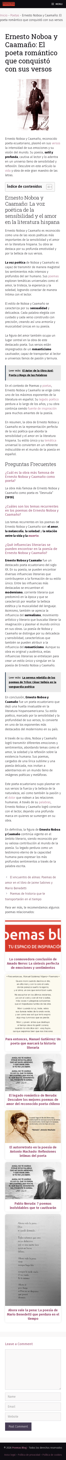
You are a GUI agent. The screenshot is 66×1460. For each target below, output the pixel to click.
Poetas (14, 15)
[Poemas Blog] (8, 4)
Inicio (3, 15)
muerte (33, 536)
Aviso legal (10, 1454)
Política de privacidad (29, 1454)
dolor (11, 798)
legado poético (49, 399)
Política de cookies (52, 1454)
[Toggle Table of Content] (47, 187)
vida (8, 171)
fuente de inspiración (42, 408)
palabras (45, 802)
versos (56, 143)
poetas (46, 386)
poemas (53, 276)
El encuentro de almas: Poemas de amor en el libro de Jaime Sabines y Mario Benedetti (30, 882)
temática (50, 440)
